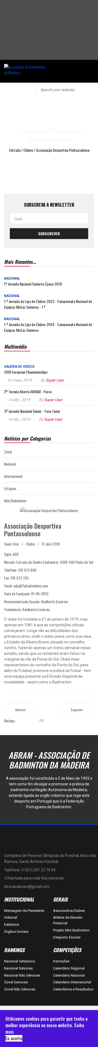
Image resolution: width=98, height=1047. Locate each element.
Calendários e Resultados (73, 989)
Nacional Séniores (18, 968)
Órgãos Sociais (16, 932)
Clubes (30, 544)
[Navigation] (15, 89)
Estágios (10, 488)
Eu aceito (13, 1038)
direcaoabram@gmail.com (27, 886)
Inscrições (61, 961)
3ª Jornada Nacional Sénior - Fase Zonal (32, 411)
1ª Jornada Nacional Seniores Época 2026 (33, 284)
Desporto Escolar (67, 937)
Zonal (8, 451)
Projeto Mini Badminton (71, 930)
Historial (10, 917)
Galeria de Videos (19, 366)
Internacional (13, 476)
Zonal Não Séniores (19, 989)
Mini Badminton (15, 500)
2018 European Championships (26, 372)
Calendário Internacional (72, 982)
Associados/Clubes (69, 911)
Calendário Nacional (69, 975)
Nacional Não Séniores (22, 975)
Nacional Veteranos (19, 961)
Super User (55, 380)
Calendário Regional (69, 968)
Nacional (12, 278)
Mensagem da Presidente (24, 911)
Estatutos (11, 924)
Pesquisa (90, 89)
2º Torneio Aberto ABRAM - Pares (28, 391)
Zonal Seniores (16, 982)
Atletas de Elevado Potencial (67, 920)
